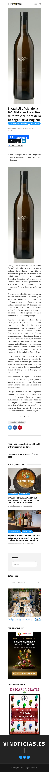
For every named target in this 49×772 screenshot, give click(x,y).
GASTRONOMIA (14, 531)
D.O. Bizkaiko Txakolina (18, 123)
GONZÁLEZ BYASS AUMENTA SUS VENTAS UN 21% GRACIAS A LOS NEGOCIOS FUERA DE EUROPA (24, 500)
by (14, 128)
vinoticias (35, 123)
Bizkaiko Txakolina (17, 422)
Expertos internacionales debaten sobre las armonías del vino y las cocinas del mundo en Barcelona (24, 538)
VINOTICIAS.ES (24, 744)
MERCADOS (13, 494)
